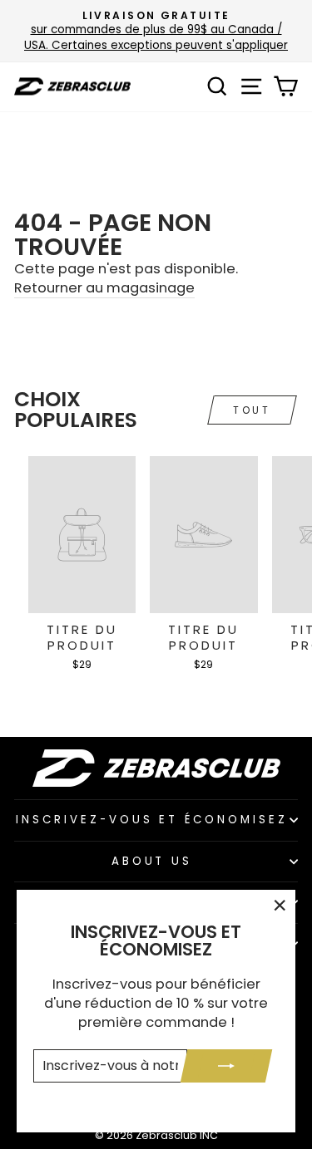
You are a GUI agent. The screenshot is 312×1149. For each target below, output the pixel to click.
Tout (251, 410)
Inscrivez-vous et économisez (152, 819)
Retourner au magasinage (104, 287)
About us (152, 861)
